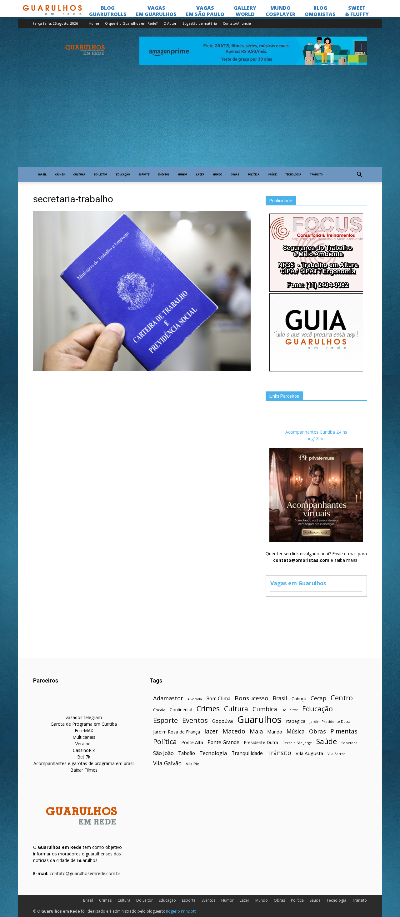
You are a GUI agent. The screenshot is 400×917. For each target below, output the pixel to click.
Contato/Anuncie (237, 23)
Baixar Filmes (84, 770)
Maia (256, 731)
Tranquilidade (247, 753)
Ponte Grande (223, 742)
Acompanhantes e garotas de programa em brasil (83, 763)
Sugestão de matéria (199, 23)
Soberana (349, 742)
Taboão (186, 753)
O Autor (170, 23)
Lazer (200, 174)
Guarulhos (259, 719)
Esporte (143, 174)
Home (94, 23)
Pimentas (344, 731)
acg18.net (316, 438)
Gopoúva (222, 721)
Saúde (272, 174)
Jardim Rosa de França (176, 731)
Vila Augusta (309, 753)
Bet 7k (83, 757)
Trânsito (316, 174)
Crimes (60, 174)
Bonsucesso (251, 698)
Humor (182, 174)
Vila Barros (336, 753)
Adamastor (168, 698)
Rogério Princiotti (181, 911)
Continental (181, 710)
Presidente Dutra (261, 742)
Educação (123, 174)
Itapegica (295, 721)
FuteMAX (84, 730)
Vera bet (83, 744)
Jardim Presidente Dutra (330, 721)
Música (296, 731)
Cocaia (159, 710)
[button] (359, 174)
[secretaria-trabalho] (142, 369)
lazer (211, 731)
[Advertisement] (200, 120)
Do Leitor (100, 174)
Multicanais (83, 737)
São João (163, 753)
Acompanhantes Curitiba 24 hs (316, 432)
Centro (342, 697)
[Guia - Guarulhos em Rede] (316, 370)
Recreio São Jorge (297, 743)
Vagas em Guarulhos (298, 583)
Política (253, 174)
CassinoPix (84, 750)
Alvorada (195, 699)
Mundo (217, 174)
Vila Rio (192, 764)
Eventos (163, 174)
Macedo (233, 731)
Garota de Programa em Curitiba (84, 724)
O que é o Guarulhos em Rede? (131, 23)
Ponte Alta (192, 742)
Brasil (42, 174)
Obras (235, 174)
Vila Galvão (167, 763)
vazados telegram (84, 717)
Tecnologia (293, 174)
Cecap (318, 698)
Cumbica (264, 709)
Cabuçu (299, 699)
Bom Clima (218, 698)
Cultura (79, 174)
